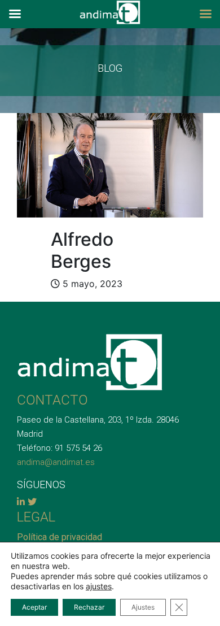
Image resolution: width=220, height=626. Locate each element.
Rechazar (89, 607)
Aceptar (34, 607)
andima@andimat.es (56, 462)
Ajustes (143, 607)
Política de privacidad (59, 537)
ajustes (99, 586)
